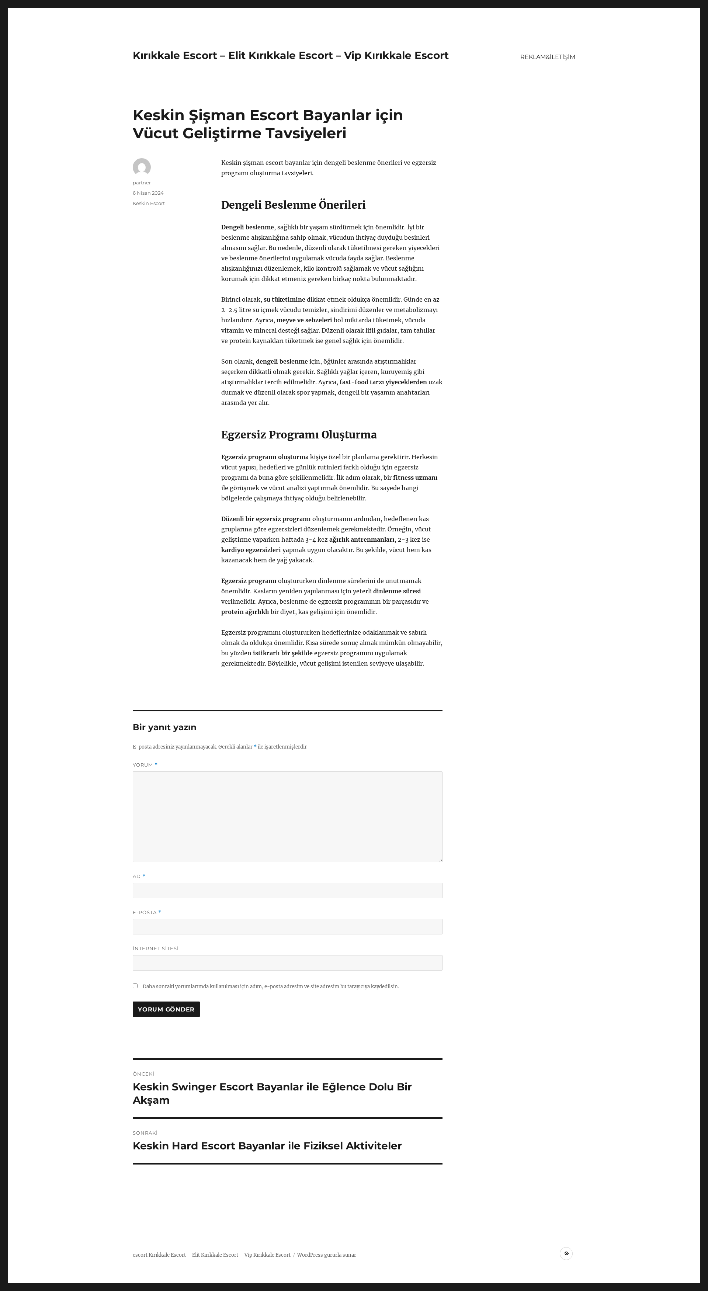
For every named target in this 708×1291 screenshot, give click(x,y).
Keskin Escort (149, 203)
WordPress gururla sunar (326, 1255)
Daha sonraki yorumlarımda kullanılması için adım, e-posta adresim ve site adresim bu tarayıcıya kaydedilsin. (271, 986)
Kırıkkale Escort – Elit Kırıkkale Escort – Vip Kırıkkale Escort (291, 55)
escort (140, 1255)
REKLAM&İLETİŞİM (547, 56)
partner (142, 182)
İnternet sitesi (156, 948)
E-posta (147, 912)
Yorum (145, 765)
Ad (139, 876)
